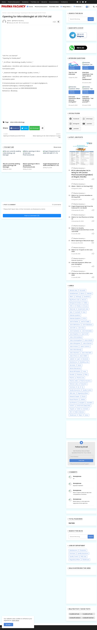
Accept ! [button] (8, 624)
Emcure (85, 306)
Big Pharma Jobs (75, 299)
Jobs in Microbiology (13, 13)
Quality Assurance (75, 390)
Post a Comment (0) (32, 216)
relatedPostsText (88, 618)
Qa (78, 387)
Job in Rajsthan (74, 334)
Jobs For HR (84, 334)
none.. (84, 371)
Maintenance (73, 362)
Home (4, 2)
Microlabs (72, 365)
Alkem (71, 296)
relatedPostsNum (75, 618)
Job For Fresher (74, 321)
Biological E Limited (75, 303)
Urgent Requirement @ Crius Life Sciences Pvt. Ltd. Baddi (82, 207)
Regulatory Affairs (83, 393)
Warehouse (73, 415)
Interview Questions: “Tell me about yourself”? (87, 99)
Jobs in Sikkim (83, 356)
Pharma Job (80, 377)
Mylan (79, 365)
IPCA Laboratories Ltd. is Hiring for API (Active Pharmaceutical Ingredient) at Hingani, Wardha (82, 174)
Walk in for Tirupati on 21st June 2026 (81, 250)
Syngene (81, 402)
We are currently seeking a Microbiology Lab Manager (11, 165)
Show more (57, 147)
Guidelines (25, 2)
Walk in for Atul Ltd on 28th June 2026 (82, 274)
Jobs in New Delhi (86, 353)
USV (71, 412)
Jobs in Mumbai (74, 353)
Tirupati (72, 409)
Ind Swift (77, 312)
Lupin (78, 359)
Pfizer (86, 374)
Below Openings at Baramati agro (82, 241)
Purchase (72, 387)
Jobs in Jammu (85, 346)
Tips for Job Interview (73, 73)
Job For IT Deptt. (85, 321)
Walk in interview (79, 412)
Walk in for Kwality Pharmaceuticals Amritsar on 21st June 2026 (82, 229)
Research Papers (74, 396)
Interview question (75, 315)
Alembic (89, 293)
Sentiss (83, 399)
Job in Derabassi (87, 324)
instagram (76, 123)
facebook (76, 119)
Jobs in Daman (87, 343)
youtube (89, 123)
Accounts (82, 290)
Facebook (16, 128)
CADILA (85, 303)
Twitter (26, 128)
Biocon (84, 299)
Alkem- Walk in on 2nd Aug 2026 (82, 186)
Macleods (85, 359)
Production (83, 384)
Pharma (72, 377)
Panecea (79, 374)
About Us (44, 2)
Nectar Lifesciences (75, 368)
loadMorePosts (74, 614)
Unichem (85, 409)
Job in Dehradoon (75, 324)
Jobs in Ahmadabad (76, 337)
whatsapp (89, 119)
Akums (82, 293)
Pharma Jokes (74, 381)
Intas (84, 312)
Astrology (78, 296)
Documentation (54, 2)
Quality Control (87, 390)
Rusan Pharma (74, 399)
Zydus (86, 415)
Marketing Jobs (84, 362)
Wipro (80, 415)
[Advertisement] (33, 39)
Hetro (71, 312)
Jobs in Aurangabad (76, 340)
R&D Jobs (72, 393)
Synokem (89, 402)
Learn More (15, 620)
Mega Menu (66, 7)
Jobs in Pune (73, 356)
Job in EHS (72, 328)
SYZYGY (72, 406)
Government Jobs (83, 309)
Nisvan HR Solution (75, 371)
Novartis (72, 374)
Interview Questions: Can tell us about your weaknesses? (87, 76)
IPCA (84, 318)
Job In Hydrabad (74, 331)
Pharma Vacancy (85, 381)
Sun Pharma (73, 402)
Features (78, 7)
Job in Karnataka (87, 331)
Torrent (79, 409)
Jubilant (72, 359)
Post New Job (35, 2)
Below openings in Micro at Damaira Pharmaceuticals (31, 165)
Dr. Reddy (78, 306)
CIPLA (71, 306)
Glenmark (72, 309)
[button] (94, 7)
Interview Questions (75, 318)
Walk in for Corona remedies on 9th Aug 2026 (81, 196)
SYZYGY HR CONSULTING (83, 406)
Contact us (64, 2)
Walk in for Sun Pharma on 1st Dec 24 (82, 218)
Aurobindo (87, 296)
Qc (82, 387)
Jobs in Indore (74, 346)
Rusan (84, 396)
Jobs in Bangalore (75, 343)
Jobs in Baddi (88, 340)
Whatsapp (35, 128)
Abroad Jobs (73, 290)
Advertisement (74, 293)
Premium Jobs (74, 384)
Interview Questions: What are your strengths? (74, 99)
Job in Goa (81, 328)
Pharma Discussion (14, 2)
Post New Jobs (54, 7)
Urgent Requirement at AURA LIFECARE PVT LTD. (51, 164)
